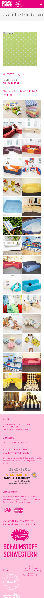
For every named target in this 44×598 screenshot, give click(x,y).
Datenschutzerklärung (31, 575)
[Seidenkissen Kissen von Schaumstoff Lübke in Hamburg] (12, 304)
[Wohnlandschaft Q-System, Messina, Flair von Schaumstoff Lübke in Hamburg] (12, 128)
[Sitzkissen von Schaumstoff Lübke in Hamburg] (12, 343)
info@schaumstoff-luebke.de (19, 430)
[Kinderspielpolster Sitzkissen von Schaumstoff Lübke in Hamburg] (12, 109)
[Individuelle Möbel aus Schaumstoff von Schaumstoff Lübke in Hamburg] (32, 187)
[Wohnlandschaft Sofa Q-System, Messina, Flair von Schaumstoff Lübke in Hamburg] (32, 128)
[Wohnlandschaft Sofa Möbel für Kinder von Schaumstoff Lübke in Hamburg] (32, 148)
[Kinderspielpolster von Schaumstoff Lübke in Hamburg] (32, 167)
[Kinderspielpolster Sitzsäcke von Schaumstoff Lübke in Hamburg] (12, 284)
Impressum (31, 573)
